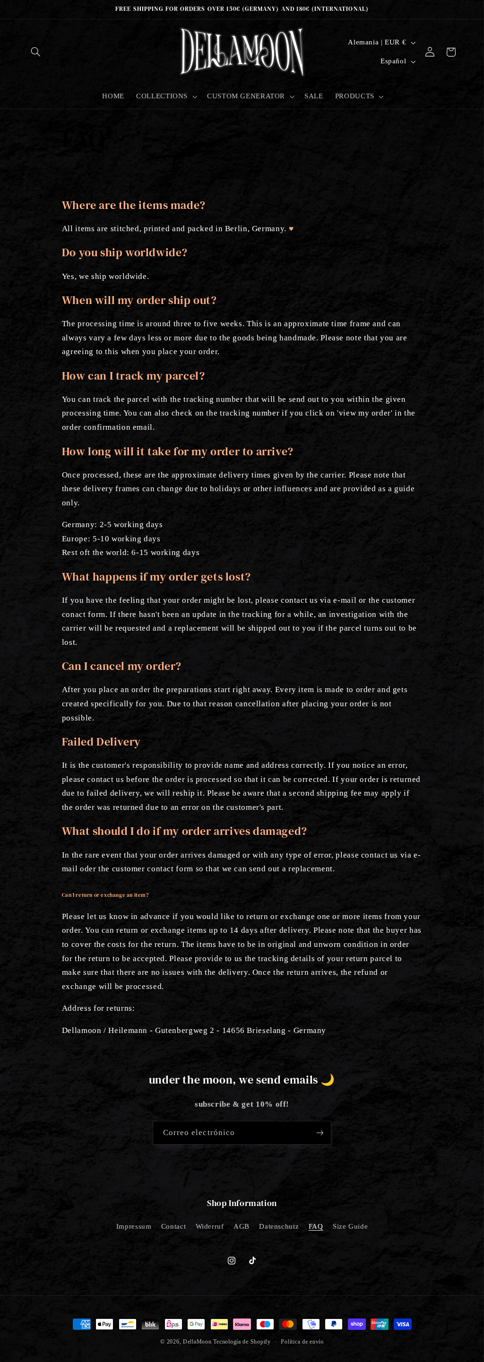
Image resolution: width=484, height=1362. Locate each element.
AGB (241, 1226)
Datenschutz (279, 1226)
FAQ (316, 1226)
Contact (173, 1226)
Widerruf (210, 1226)
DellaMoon (197, 1342)
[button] (36, 52)
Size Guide (350, 1226)
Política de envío (302, 1342)
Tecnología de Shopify (241, 1342)
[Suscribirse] (320, 1132)
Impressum (134, 1226)
